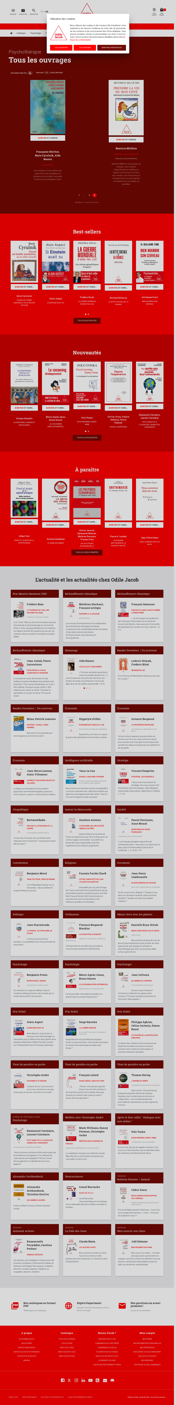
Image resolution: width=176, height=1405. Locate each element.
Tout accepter (61, 48)
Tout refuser (85, 48)
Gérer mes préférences (111, 48)
